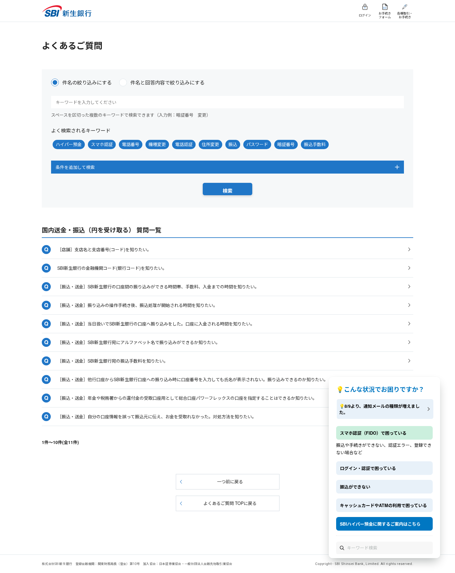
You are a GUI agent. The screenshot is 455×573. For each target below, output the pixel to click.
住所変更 (210, 144)
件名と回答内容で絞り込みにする (167, 82)
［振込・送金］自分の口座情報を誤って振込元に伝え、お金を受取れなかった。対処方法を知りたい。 (156, 416)
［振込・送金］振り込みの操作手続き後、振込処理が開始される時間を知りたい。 (137, 305)
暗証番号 (286, 144)
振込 (232, 144)
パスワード (257, 144)
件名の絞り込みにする (87, 82)
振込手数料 (315, 144)
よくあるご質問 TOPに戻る (230, 503)
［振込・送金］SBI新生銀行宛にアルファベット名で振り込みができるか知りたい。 (138, 342)
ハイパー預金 (69, 144)
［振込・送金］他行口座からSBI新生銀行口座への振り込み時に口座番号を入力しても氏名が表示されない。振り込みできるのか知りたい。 (192, 379)
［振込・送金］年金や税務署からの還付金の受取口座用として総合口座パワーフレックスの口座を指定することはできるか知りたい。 (187, 398)
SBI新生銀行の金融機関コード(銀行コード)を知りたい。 (112, 268)
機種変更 (157, 144)
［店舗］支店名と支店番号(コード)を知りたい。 (104, 249)
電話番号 (130, 144)
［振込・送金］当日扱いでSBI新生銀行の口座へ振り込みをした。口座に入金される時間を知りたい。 (156, 324)
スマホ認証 (102, 144)
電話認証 (184, 144)
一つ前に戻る (230, 481)
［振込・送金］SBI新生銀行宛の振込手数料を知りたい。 (112, 361)
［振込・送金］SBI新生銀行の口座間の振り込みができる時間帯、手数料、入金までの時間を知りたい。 (158, 286)
